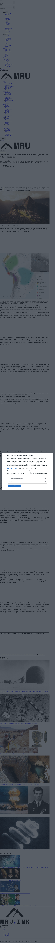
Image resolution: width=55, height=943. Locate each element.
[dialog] (27, 471)
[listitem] (27, 478)
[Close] (50, 455)
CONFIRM (14, 485)
